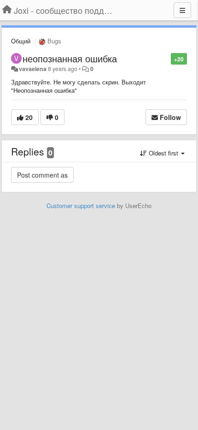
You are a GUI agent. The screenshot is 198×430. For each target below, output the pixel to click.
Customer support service (81, 205)
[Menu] (182, 10)
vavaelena (33, 69)
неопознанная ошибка (70, 58)
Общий (20, 40)
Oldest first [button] (163, 153)
